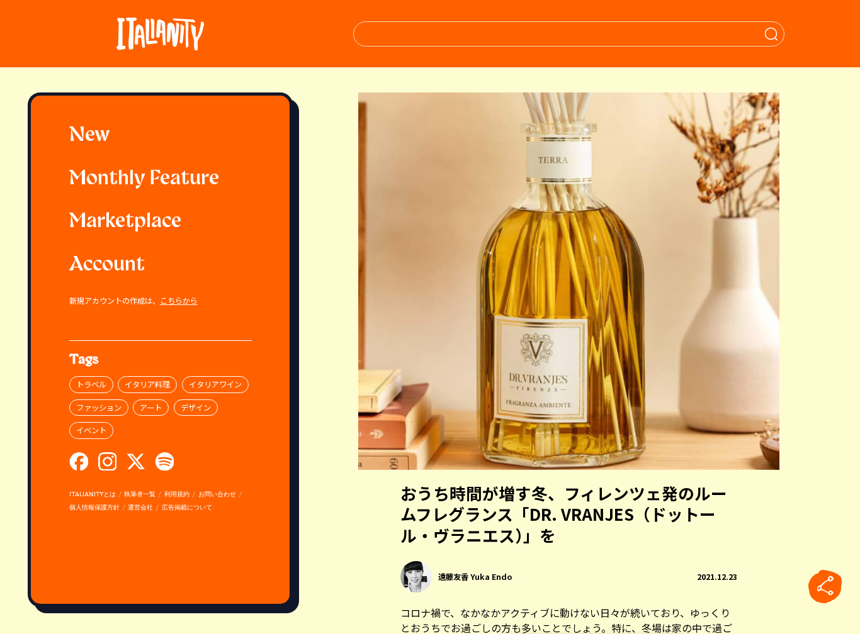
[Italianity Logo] (160, 33)
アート (151, 407)
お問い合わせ (217, 494)
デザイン (196, 407)
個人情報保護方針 (94, 507)
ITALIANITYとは (92, 494)
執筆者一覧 (140, 494)
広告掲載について (187, 507)
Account (107, 265)
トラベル (91, 384)
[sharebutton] (825, 587)
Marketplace (125, 222)
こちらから (179, 300)
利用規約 (177, 494)
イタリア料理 (147, 384)
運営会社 (140, 507)
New (89, 136)
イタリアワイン (215, 384)
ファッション (99, 407)
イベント (91, 430)
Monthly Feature (144, 179)
